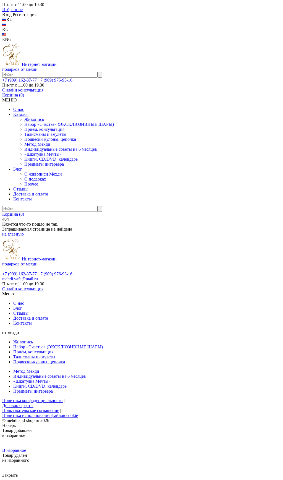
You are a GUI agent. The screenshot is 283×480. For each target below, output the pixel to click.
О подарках (35, 179)
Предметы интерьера (44, 164)
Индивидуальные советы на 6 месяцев (60, 149)
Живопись (34, 119)
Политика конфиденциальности (32, 400)
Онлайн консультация (22, 90)
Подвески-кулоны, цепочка (50, 139)
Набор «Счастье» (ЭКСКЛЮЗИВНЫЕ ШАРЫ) (69, 124)
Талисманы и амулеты (45, 134)
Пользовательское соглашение (30, 410)
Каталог (20, 114)
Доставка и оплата (30, 194)
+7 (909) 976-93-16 (55, 80)
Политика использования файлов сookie (40, 415)
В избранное (14, 450)
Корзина (13, 95)
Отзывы (20, 189)
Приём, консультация (44, 129)
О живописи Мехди (43, 174)
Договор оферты (17, 405)
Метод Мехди (37, 144)
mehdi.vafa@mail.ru (20, 278)
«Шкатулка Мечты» (43, 154)
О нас (18, 109)
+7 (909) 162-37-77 (19, 80)
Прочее (31, 184)
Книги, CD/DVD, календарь (51, 159)
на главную (13, 234)
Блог (17, 169)
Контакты (22, 199)
